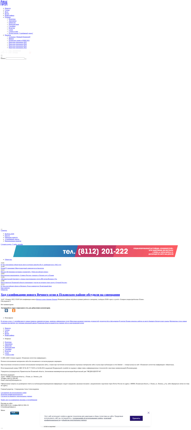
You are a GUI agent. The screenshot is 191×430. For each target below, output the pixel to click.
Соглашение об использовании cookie (13, 392)
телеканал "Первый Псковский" (20, 37)
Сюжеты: (4, 230)
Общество (12, 22)
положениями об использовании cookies (88, 418)
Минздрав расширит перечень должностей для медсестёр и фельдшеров (94, 321)
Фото (6, 12)
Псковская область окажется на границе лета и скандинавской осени (60, 323)
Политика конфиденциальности (12, 394)
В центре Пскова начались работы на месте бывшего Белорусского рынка (144, 321)
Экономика (12, 21)
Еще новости (5, 288)
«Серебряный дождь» (12, 239)
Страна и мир (13, 31)
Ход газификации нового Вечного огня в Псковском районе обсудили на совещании (60, 294)
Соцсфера (12, 26)
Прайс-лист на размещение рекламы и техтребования (19, 400)
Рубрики (8, 17)
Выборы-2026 (9, 234)
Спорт (11, 30)
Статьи (7, 10)
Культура (12, 28)
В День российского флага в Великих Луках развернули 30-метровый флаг (26, 286)
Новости (8, 8)
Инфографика (9, 15)
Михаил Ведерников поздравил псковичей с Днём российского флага (24, 272)
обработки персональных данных (74, 420)
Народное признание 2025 (18, 42)
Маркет (11, 38)
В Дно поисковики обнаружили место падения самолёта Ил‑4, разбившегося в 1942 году (31, 265)
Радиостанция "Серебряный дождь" (21, 33)
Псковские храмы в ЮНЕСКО (19, 40)
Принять (136, 418)
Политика (12, 19)
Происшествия (14, 24)
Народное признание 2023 (18, 46)
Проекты (8, 35)
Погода (7, 235)
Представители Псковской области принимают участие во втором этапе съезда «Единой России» (34, 282)
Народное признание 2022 (18, 47)
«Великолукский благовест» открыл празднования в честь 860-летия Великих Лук (29, 279)
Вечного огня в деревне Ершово (46, 299)
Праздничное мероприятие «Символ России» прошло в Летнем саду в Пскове (27, 275)
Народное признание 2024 (18, 44)
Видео (7, 13)
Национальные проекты (13, 241)
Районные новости (11, 237)
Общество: (8, 259)
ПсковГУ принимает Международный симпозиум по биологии (22, 268)
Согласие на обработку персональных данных (16, 396)
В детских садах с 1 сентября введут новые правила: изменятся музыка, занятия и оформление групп (35, 321)
